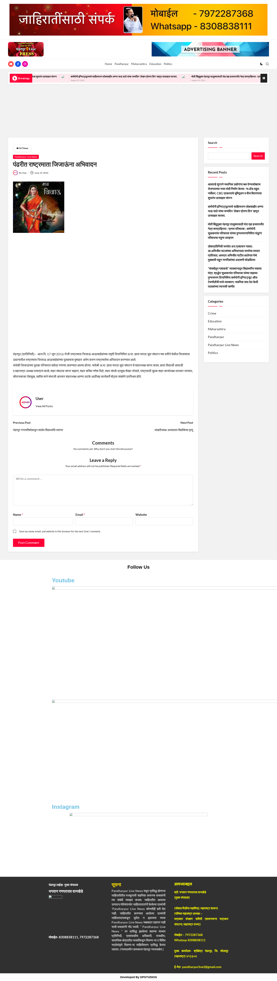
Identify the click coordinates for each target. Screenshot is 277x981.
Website (141, 514)
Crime (212, 313)
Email (80, 514)
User (40, 398)
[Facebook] (18, 64)
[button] (44, 406)
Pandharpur (216, 337)
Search (212, 142)
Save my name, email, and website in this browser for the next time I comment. (60, 531)
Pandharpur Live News (26, 156)
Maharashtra (217, 329)
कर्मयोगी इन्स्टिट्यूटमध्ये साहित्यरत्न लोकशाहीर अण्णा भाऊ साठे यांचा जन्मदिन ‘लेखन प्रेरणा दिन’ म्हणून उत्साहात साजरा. (86, 76)
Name (18, 514)
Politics (213, 353)
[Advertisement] (138, 109)
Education (215, 321)
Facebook (65, 693)
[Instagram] (25, 64)
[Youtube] (11, 64)
